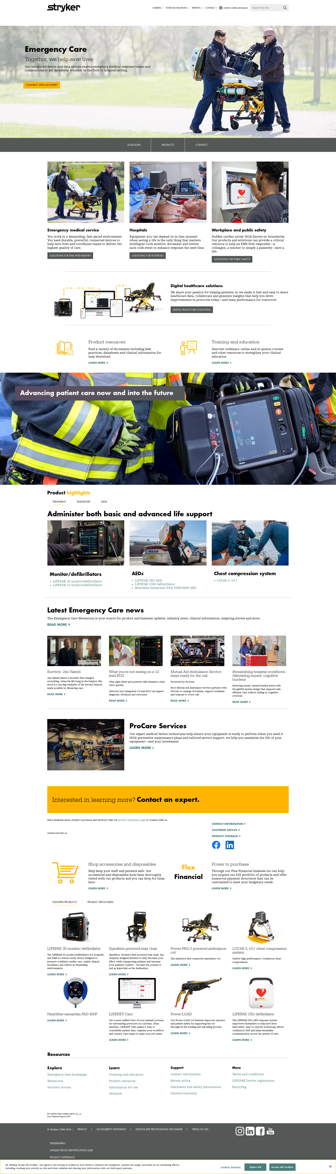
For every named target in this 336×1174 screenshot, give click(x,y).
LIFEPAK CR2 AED (148, 580)
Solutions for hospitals (147, 255)
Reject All (255, 1167)
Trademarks (57, 1143)
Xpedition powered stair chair (133, 948)
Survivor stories (59, 1087)
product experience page (132, 820)
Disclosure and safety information (196, 1087)
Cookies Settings (231, 1167)
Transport (83, 501)
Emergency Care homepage (67, 1074)
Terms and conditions (248, 1074)
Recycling (239, 1087)
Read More (55, 694)
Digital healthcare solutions (192, 309)
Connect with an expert (42, 85)
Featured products (64, 902)
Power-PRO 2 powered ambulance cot (198, 950)
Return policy (181, 1080)
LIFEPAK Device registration (253, 1080)
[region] (168, 1167)
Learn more (55, 974)
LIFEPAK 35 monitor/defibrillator (78, 581)
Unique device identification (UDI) (71, 1150)
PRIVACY (82, 1129)
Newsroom (55, 1081)
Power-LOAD (181, 1014)
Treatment (59, 501)
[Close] (330, 1166)
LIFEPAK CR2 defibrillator (253, 1014)
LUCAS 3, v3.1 (227, 580)
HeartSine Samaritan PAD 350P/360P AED (165, 588)
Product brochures (100, 902)
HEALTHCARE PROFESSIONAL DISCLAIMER (159, 1129)
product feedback (225, 836)
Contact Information (227, 824)
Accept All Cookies (282, 1167)
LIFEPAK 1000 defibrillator (155, 584)
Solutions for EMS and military (70, 255)
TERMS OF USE (200, 1129)
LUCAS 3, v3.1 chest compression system (259, 950)
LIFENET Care (121, 1014)
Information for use (123, 1087)
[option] (168, 82)
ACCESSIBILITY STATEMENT (111, 1129)
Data (104, 501)
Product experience (62, 1157)
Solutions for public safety (232, 259)
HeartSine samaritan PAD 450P (72, 1014)
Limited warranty (184, 1093)
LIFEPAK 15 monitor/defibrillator (77, 585)
